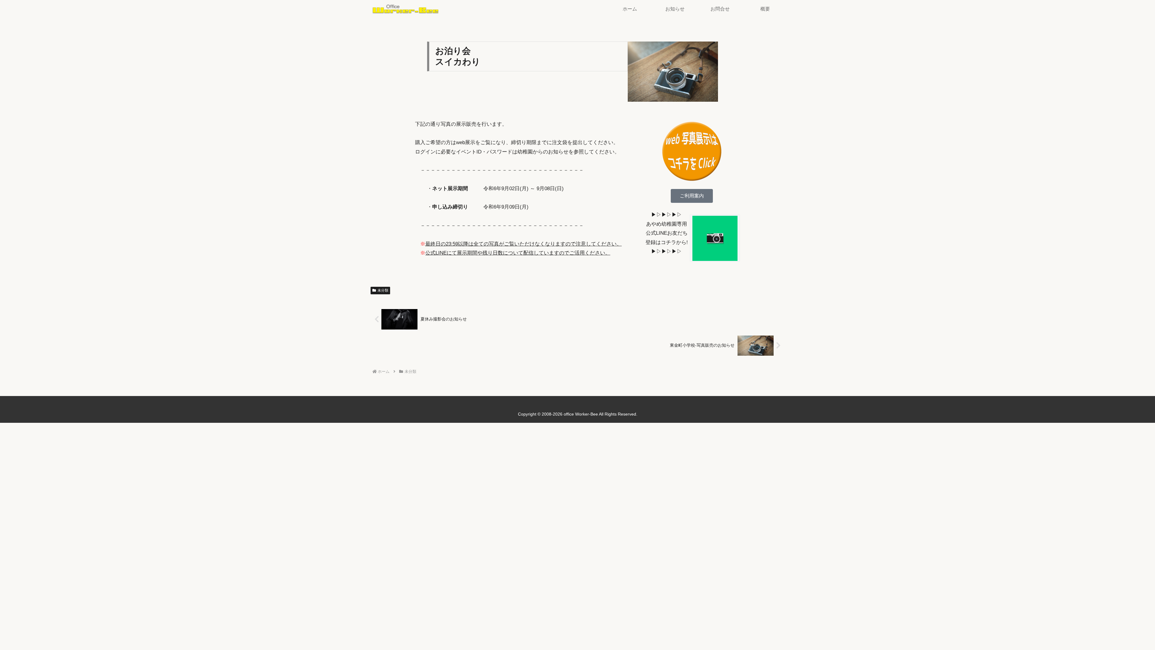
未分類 (382, 290)
